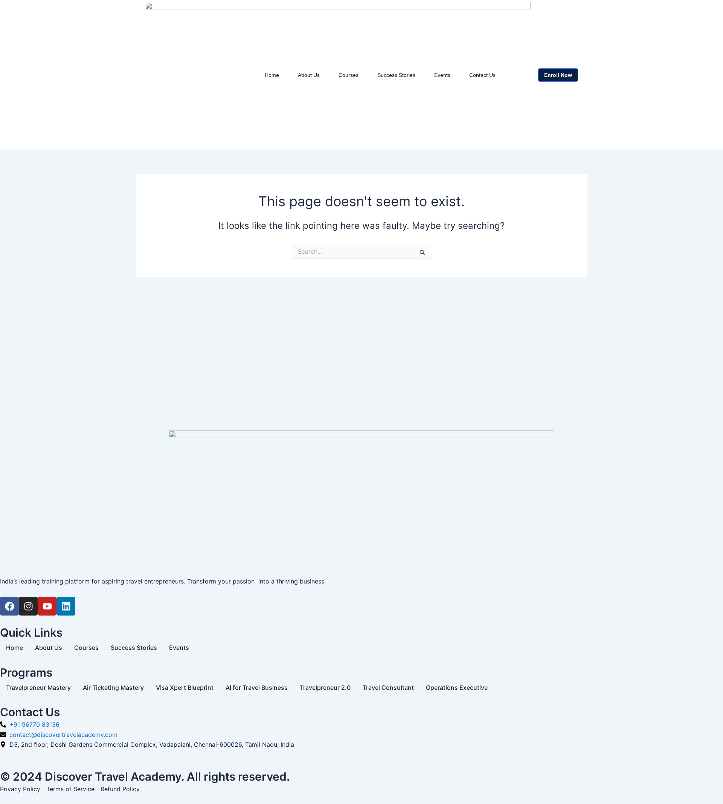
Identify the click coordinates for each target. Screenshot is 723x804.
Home (272, 75)
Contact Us (482, 75)
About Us (309, 75)
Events (442, 75)
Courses (348, 75)
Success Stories (396, 75)
